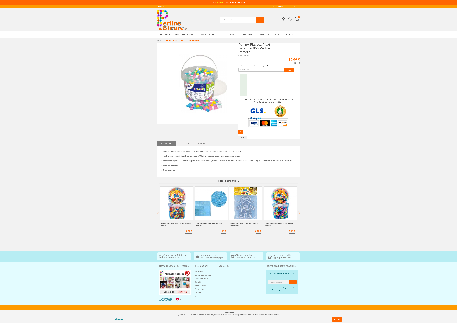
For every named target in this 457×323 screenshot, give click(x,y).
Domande (201, 143)
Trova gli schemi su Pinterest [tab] (174, 266)
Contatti (173, 6)
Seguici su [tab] (223, 266)
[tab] (166, 143)
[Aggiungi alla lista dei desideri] (240, 132)
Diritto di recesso (201, 278)
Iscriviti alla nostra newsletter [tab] (281, 266)
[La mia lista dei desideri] (290, 20)
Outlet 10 (242, 138)
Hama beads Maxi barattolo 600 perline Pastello (279, 224)
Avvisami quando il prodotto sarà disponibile (253, 66)
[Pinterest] (175, 282)
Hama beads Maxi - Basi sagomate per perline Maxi (244, 224)
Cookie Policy (200, 289)
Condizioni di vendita (203, 275)
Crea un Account (278, 6)
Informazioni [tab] (201, 266)
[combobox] (239, 20)
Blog (196, 296)
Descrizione (166, 143)
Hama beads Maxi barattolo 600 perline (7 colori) (176, 224)
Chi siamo (198, 293)
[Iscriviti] (293, 282)
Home (159, 40)
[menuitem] (289, 34)
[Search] (260, 20)
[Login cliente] (284, 20)
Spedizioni (199, 271)
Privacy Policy (200, 286)
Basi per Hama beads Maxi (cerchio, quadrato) (209, 224)
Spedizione (185, 143)
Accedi (292, 6)
